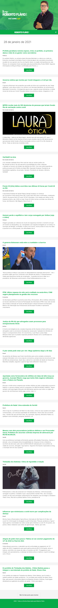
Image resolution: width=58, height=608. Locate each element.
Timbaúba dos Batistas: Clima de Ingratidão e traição (23, 462)
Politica (5, 55)
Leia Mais (29, 69)
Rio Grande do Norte (8, 110)
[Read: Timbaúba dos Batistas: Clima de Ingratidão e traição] (29, 477)
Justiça (4, 326)
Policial (4, 220)
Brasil (4, 82)
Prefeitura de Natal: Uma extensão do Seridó (20, 405)
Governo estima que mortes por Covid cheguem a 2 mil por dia (27, 80)
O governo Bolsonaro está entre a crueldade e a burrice (24, 242)
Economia (5, 297)
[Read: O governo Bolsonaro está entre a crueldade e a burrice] (29, 258)
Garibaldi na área (9, 157)
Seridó (4, 437)
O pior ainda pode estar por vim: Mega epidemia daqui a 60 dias (27, 351)
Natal (4, 408)
